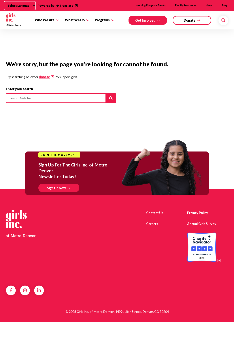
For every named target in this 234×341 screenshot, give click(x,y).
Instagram (25, 290)
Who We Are (44, 20)
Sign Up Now (56, 188)
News (209, 5)
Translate (66, 5)
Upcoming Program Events (150, 5)
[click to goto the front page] (20, 223)
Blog (224, 5)
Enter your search (19, 89)
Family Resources (185, 5)
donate (44, 77)
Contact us (154, 213)
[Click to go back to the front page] (18, 20)
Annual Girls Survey (201, 224)
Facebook (11, 290)
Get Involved (145, 20)
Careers (152, 224)
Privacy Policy (197, 213)
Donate (189, 20)
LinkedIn (39, 290)
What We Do (75, 20)
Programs (102, 20)
